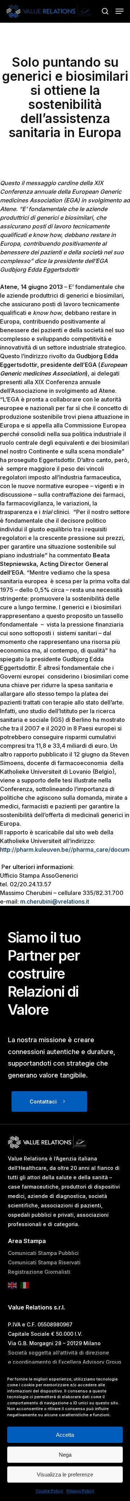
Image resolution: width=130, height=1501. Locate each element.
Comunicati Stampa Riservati (44, 1262)
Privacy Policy (80, 1490)
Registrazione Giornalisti (39, 1272)
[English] (14, 1288)
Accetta (65, 1435)
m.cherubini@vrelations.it (54, 901)
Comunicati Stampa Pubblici (43, 1253)
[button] (120, 11)
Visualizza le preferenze (65, 1474)
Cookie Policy (49, 1490)
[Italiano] (26, 1288)
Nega (65, 1455)
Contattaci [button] (43, 1101)
